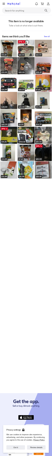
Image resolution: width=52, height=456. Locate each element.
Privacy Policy (39, 440)
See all (47, 36)
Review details (36, 447)
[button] (36, 3)
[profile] (48, 3)
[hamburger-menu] (3, 3)
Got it (15, 447)
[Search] (46, 10)
